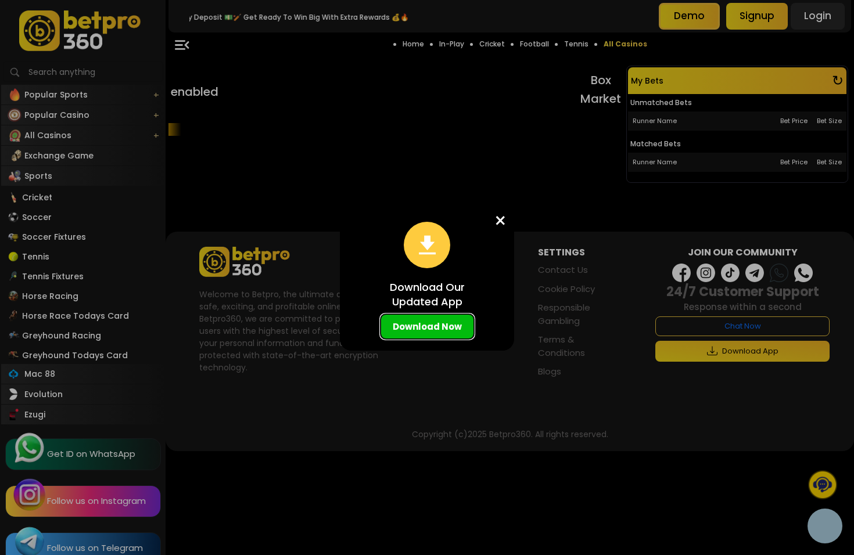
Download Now (427, 326)
